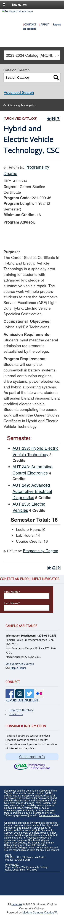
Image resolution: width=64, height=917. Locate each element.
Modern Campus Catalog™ (39, 912)
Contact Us (16, 714)
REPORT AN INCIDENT (22, 700)
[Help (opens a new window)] (58, 119)
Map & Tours (18, 668)
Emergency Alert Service (20, 663)
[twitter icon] (29, 696)
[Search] (56, 77)
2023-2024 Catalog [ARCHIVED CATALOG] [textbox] (33, 55)
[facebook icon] (10, 696)
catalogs (17, 904)
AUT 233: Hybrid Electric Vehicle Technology (35, 451)
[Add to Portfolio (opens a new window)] (49, 119)
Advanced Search (19, 92)
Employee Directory (21, 710)
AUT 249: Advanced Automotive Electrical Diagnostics (32, 491)
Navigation (19, 4)
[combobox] (32, 55)
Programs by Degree (40, 550)
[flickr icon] (39, 696)
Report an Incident (49, 815)
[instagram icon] (19, 696)
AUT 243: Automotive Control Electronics (32, 470)
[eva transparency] (32, 766)
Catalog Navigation (22, 104)
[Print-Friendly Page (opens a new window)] (53, 119)
